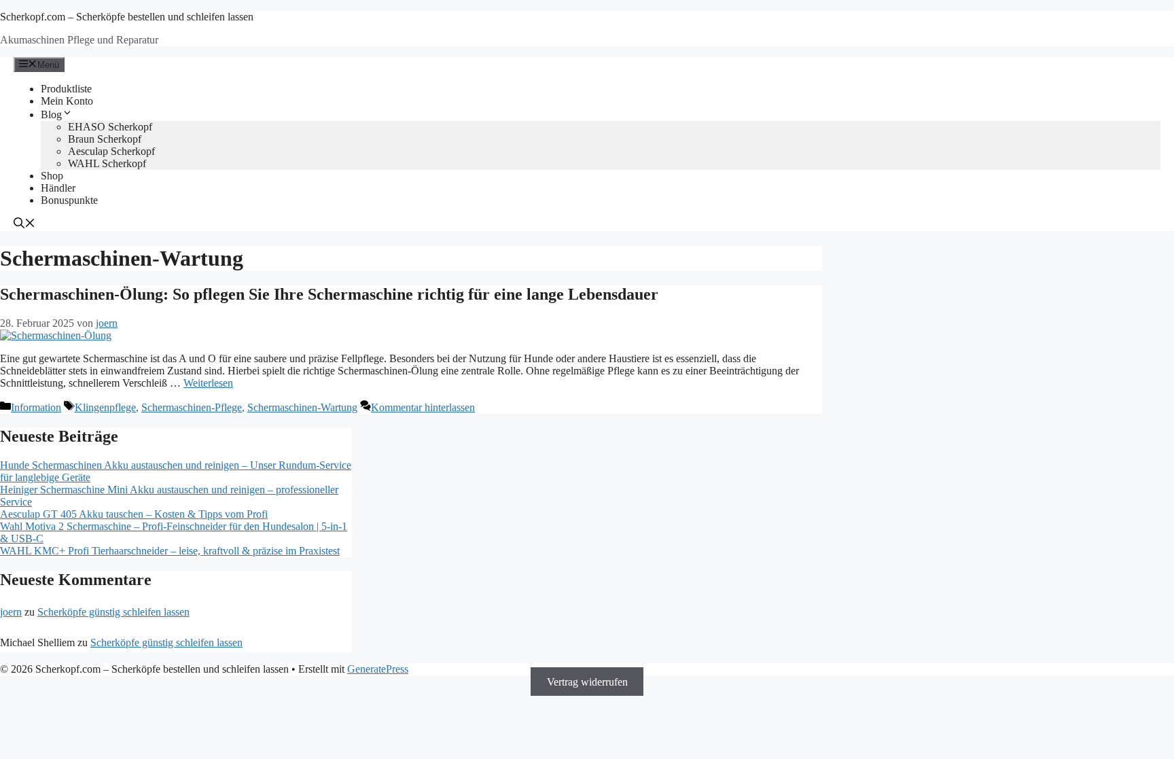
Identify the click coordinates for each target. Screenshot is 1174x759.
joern (11, 612)
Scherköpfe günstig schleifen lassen (113, 612)
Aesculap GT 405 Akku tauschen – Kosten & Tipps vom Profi (134, 514)
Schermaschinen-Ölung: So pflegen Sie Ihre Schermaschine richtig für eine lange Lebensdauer (329, 294)
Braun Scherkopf (104, 139)
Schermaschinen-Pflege (191, 407)
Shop (52, 175)
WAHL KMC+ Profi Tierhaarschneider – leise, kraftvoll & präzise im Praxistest (170, 551)
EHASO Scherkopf (110, 127)
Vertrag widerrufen (587, 681)
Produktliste (66, 88)
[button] (24, 224)
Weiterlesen (208, 383)
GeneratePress (377, 669)
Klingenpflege (105, 407)
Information (36, 407)
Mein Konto (67, 101)
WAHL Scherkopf (107, 163)
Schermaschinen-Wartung (302, 407)
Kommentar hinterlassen (423, 407)
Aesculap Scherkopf (111, 151)
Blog (51, 114)
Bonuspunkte (69, 200)
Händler (58, 188)
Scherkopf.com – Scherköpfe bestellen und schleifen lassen (126, 16)
